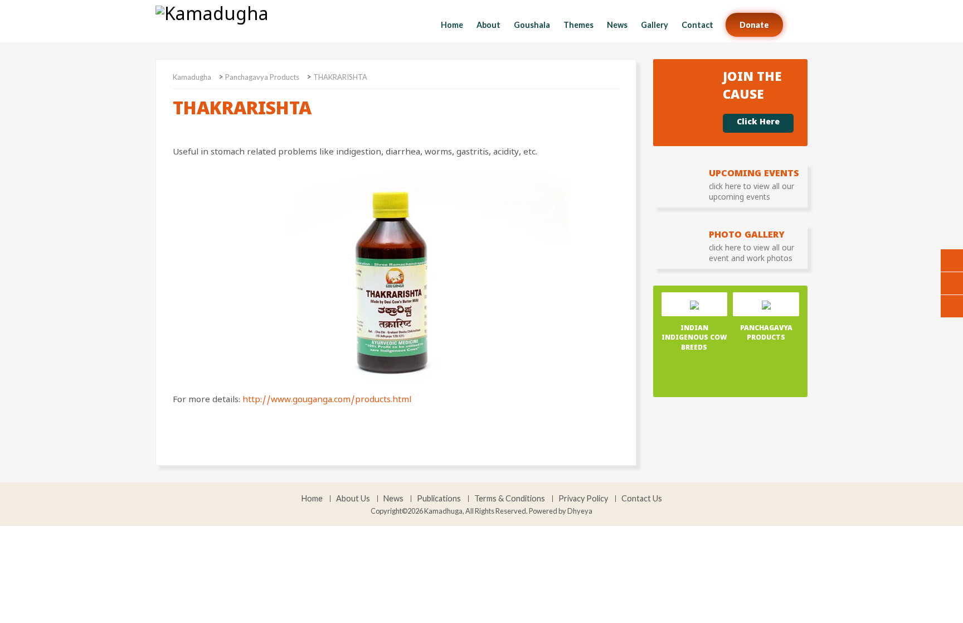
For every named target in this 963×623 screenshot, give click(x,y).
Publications (439, 498)
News (617, 25)
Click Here (758, 123)
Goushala (532, 25)
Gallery (654, 25)
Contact (697, 25)
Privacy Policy (583, 498)
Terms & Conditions (509, 498)
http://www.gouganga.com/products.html (326, 401)
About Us (353, 498)
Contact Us (641, 498)
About (488, 25)
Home (452, 25)
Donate (754, 25)
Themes (578, 25)
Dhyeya (579, 510)
